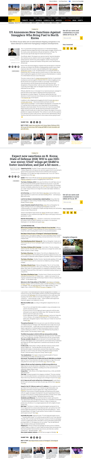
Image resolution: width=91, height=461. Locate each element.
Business (39, 20)
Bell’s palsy (32, 295)
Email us (28, 283)
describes (46, 193)
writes (45, 185)
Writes (43, 212)
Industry (17, 23)
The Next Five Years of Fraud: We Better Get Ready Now (72, 267)
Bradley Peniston (15, 169)
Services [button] (59, 20)
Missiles (54, 23)
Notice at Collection (53, 1)
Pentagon (47, 23)
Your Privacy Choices (63, 1)
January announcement (42, 78)
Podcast (50, 18)
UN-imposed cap (26, 97)
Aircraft (34, 23)
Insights (56, 18)
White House (26, 23)
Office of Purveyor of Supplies (43, 287)
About (35, 18)
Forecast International (74, 18)
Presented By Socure (68, 269)
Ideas (74, 20)
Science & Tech (49, 20)
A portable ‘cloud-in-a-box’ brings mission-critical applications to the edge (71, 250)
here (34, 175)
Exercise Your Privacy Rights (77, 1)
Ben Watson (15, 168)
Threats (25, 20)
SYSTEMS (68, 20)
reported (57, 382)
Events (80, 20)
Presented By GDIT (67, 253)
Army (60, 23)
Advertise (63, 18)
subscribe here (36, 285)
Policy (32, 20)
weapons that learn (44, 315)
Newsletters (42, 18)
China (40, 23)
